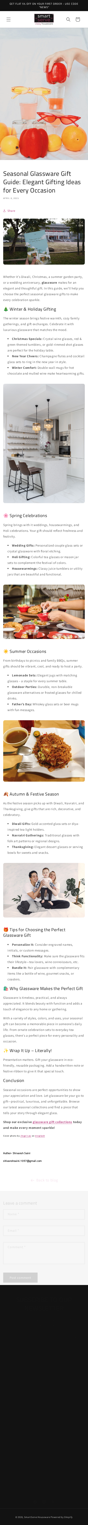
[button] (8, 19)
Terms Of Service (20, 1451)
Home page (16, 1385)
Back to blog (47, 1176)
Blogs (12, 1375)
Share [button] (11, 211)
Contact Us (16, 1414)
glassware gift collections (52, 1122)
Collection (16, 1395)
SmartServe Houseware (37, 1517)
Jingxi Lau (25, 1135)
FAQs (12, 1366)
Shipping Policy (19, 1460)
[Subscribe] (74, 1333)
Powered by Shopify (62, 1517)
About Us (15, 1404)
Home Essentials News (24, 1424)
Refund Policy (18, 1480)
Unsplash (40, 1135)
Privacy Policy (18, 1470)
